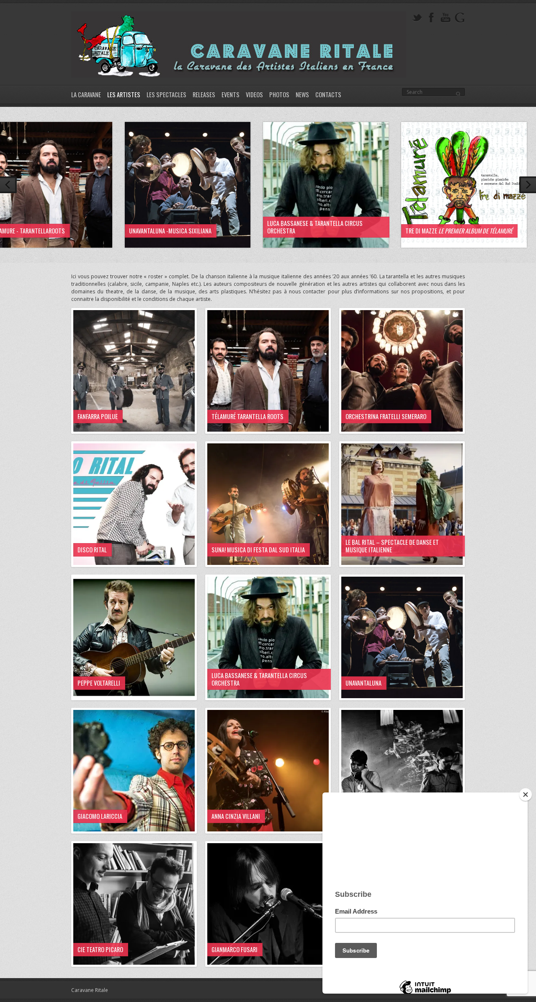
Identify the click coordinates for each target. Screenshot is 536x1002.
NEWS (302, 94)
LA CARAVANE (86, 94)
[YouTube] (446, 18)
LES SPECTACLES (166, 94)
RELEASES (204, 94)
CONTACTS (328, 94)
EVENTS (231, 94)
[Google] (460, 18)
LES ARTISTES (123, 94)
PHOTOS (279, 94)
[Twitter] (417, 18)
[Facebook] (431, 18)
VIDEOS (254, 94)
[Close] (525, 794)
